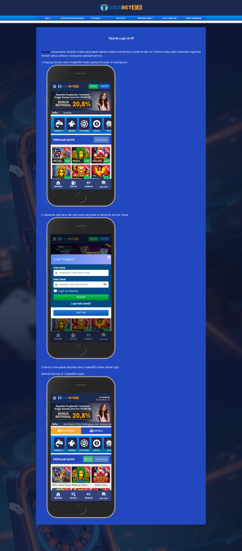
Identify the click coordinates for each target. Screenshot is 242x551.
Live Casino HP (169, 18)
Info (47, 18)
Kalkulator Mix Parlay (72, 18)
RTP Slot (120, 18)
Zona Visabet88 (193, 18)
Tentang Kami (144, 18)
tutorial (96, 18)
